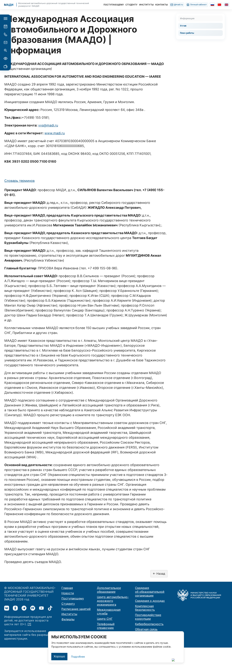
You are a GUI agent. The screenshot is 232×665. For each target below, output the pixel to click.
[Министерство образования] (199, 595)
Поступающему (72, 598)
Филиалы (67, 619)
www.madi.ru (54, 133)
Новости (67, 593)
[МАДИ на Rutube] (32, 608)
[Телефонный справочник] (5, 34)
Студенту (68, 603)
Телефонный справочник (106, 626)
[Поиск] (5, 50)
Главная (67, 588)
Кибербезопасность (149, 624)
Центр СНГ (105, 619)
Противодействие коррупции (148, 617)
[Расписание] (5, 26)
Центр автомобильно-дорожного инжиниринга (113, 600)
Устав (183, 25)
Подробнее (78, 656)
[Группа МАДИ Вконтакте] (6, 608)
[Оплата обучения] (5, 66)
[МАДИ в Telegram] (24, 608)
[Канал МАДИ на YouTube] (41, 608)
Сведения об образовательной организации (149, 591)
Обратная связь (146, 629)
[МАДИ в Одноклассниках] (15, 608)
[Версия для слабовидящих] (5, 58)
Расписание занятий (76, 609)
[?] (29, 624)
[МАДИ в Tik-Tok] (50, 608)
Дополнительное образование (109, 589)
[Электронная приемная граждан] (5, 42)
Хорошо (59, 656)
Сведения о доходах (150, 601)
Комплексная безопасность (145, 608)
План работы (187, 33)
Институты (69, 614)
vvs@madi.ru (48, 125)
